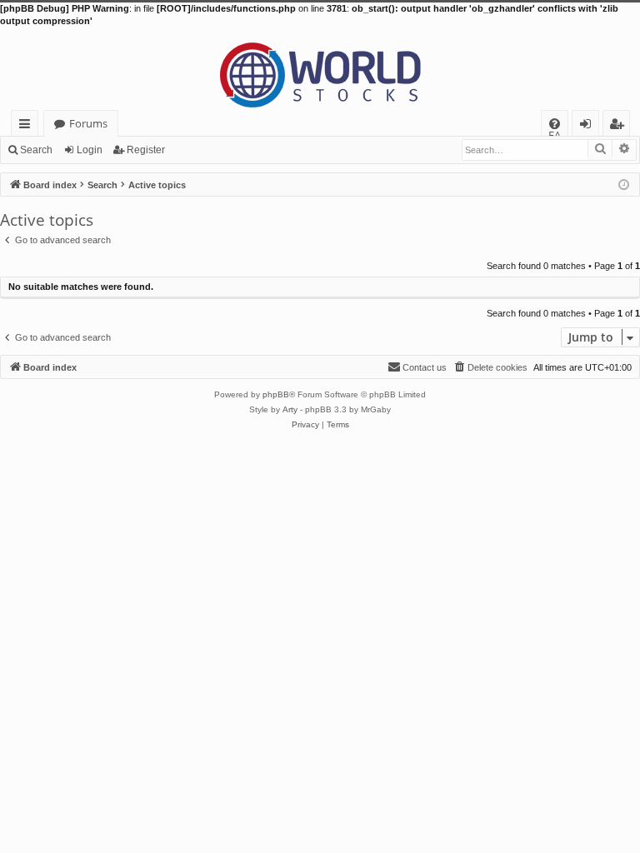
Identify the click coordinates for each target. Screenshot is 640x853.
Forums (88, 123)
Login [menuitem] (588, 126)
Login (89, 150)
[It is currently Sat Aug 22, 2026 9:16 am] (623, 183)
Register (146, 150)
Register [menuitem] (620, 126)
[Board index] (320, 69)
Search (36, 150)
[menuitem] (555, 124)
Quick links (28, 126)
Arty (290, 409)
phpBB (275, 394)
